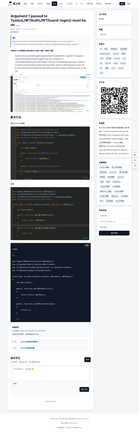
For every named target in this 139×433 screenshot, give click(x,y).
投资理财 (123, 49)
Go (82, 4)
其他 (32, 4)
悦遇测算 (109, 201)
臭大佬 (108, 58)
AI (76, 4)
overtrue (113, 172)
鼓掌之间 (115, 196)
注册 (128, 4)
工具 (101, 58)
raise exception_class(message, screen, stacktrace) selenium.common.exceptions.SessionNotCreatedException (114, 139)
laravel (16, 32)
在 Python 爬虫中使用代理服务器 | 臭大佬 (114, 128)
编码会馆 (103, 172)
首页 (25, 4)
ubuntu (117, 58)
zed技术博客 (104, 186)
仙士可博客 (120, 201)
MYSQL (69, 4)
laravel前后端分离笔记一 (30, 342)
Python (40, 4)
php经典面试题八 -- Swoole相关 (111, 142)
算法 (106, 49)
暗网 (123, 54)
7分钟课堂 (116, 186)
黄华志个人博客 (105, 191)
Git (101, 63)
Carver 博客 (104, 167)
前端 (48, 4)
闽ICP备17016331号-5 (69, 423)
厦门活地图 (123, 172)
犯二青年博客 (117, 167)
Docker (116, 54)
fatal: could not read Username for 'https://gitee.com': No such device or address (114, 131)
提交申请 (114, 233)
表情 (15, 384)
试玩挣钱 (124, 196)
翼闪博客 (111, 177)
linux (61, 4)
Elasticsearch (105, 54)
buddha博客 (118, 191)
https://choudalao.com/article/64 (32, 331)
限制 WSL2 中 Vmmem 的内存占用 (111, 146)
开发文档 (89, 4)
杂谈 (115, 63)
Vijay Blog (116, 182)
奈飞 (101, 201)
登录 (122, 4)
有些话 (98, 4)
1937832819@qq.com (73, 427)
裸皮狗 (102, 177)
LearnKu (120, 177)
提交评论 (84, 389)
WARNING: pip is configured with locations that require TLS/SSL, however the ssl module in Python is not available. (114, 135)
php (54, 4)
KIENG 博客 (104, 196)
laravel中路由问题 (27, 348)
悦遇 (108, 182)
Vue (124, 58)
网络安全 (114, 49)
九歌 (101, 182)
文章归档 (108, 4)
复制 (87, 245)
